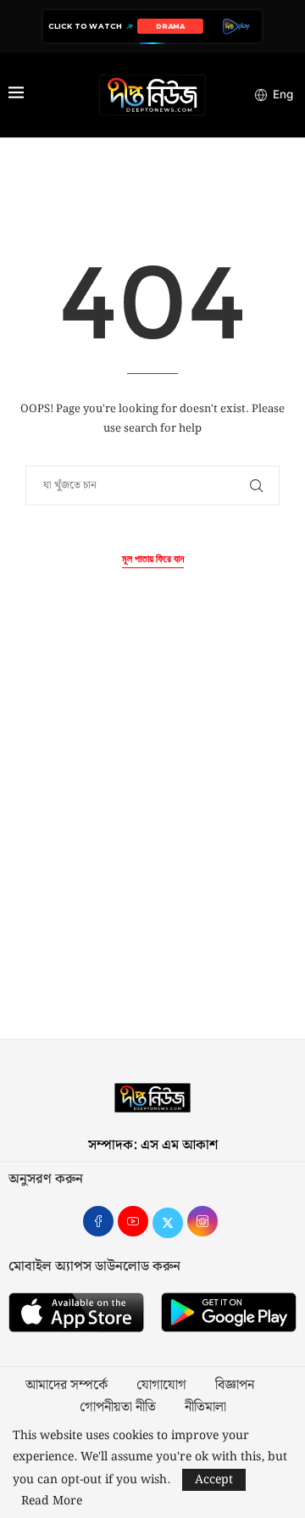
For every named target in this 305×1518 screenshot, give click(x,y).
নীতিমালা (205, 1408)
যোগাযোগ (161, 1386)
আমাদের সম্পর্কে (66, 1386)
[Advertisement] (152, 843)
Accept (214, 1480)
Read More (51, 1501)
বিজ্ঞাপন (234, 1386)
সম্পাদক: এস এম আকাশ (153, 1145)
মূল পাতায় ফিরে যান (153, 559)
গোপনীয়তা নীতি (118, 1408)
